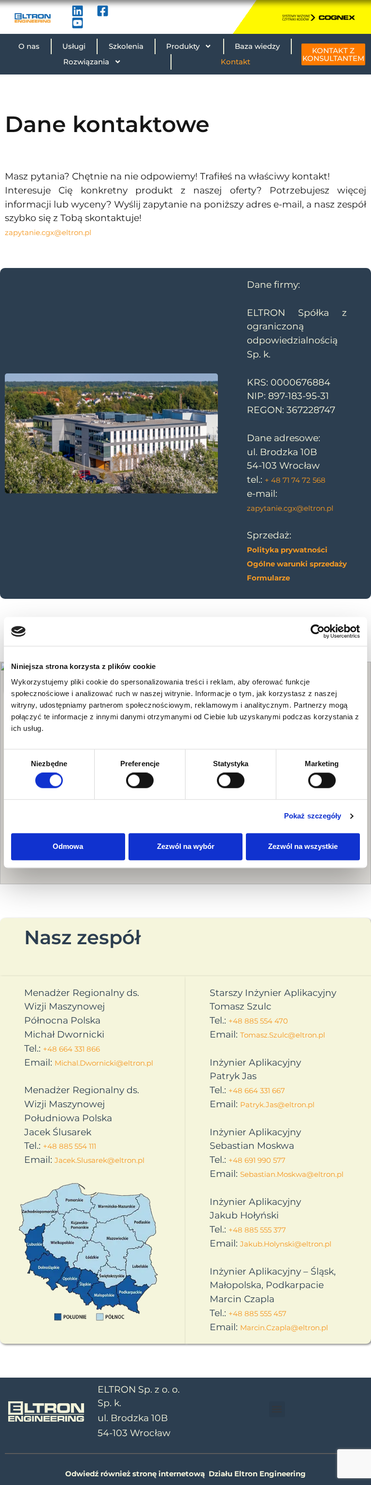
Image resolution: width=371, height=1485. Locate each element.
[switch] (140, 780)
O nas (29, 46)
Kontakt (235, 61)
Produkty (183, 46)
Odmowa (68, 846)
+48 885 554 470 (258, 1020)
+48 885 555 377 (257, 1229)
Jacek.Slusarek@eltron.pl (99, 1160)
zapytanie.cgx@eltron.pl (48, 232)
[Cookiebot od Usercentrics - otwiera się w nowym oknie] (317, 631)
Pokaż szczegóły (313, 816)
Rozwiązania (86, 61)
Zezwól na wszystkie (303, 846)
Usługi (74, 46)
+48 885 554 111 (69, 1146)
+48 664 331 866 (71, 1049)
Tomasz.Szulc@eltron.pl (282, 1035)
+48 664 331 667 (256, 1090)
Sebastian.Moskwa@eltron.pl (291, 1174)
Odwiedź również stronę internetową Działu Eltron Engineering (185, 1473)
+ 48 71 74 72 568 (295, 480)
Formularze (268, 577)
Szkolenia (126, 46)
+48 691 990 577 (256, 1160)
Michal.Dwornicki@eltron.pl (104, 1063)
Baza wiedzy (257, 46)
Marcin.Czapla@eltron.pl (284, 1327)
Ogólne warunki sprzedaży (297, 563)
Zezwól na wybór (185, 846)
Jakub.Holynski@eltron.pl (285, 1243)
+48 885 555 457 (257, 1313)
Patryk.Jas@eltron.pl (277, 1104)
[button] (277, 1409)
